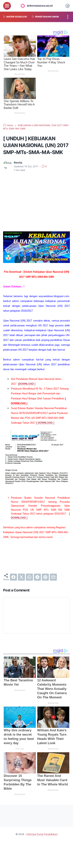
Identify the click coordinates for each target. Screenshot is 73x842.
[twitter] (21, 577)
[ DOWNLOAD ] (45, 422)
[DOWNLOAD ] (26, 383)
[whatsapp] (29, 577)
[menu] (7, 6)
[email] (53, 577)
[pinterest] (45, 577)
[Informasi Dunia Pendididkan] (36, 6)
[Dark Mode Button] (67, 5)
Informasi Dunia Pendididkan (42, 834)
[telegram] (37, 577)
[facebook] (13, 577)
